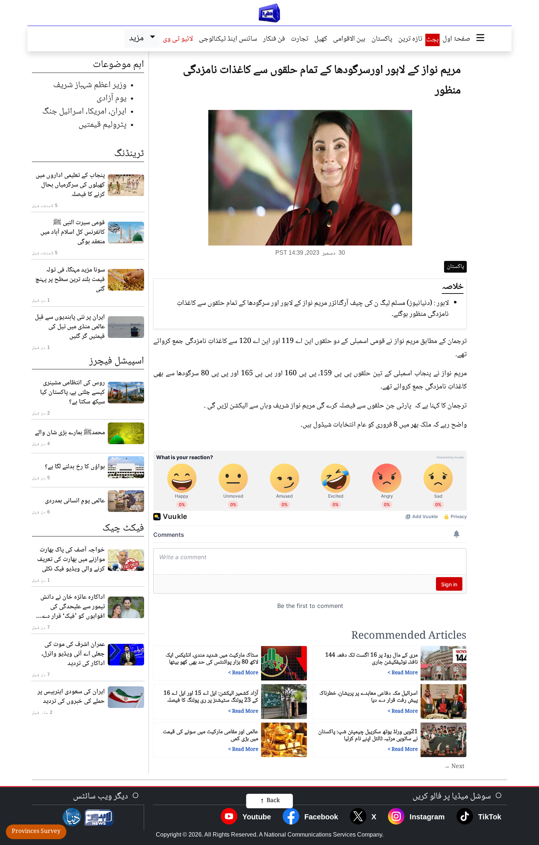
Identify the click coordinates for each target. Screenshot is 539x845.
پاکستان (381, 39)
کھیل (320, 39)
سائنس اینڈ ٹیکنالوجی (228, 39)
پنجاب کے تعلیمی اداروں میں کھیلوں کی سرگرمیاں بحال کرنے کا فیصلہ (70, 185)
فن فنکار (274, 39)
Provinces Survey (36, 832)
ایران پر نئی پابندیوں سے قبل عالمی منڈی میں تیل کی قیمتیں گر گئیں (70, 327)
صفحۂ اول (456, 39)
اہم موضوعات (118, 65)
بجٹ (432, 40)
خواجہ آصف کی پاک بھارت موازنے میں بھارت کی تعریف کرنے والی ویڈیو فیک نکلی (71, 559)
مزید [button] (138, 38)
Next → (454, 767)
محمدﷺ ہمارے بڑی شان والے (70, 433)
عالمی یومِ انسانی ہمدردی (75, 501)
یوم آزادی (111, 98)
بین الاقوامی (349, 39)
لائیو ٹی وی (178, 39)
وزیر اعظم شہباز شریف (89, 85)
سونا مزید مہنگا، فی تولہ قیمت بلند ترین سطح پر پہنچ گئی (70, 279)
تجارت (299, 39)
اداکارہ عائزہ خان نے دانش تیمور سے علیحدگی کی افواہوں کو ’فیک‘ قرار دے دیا (72, 607)
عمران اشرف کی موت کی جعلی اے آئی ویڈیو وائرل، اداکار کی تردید (73, 654)
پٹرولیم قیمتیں (102, 124)
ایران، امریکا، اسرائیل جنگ (84, 111)
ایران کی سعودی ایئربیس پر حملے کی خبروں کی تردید (71, 696)
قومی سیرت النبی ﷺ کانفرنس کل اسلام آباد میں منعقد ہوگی (72, 232)
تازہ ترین (410, 39)
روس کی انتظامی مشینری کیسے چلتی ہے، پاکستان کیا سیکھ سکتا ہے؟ (72, 392)
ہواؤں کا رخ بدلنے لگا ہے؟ (75, 467)
